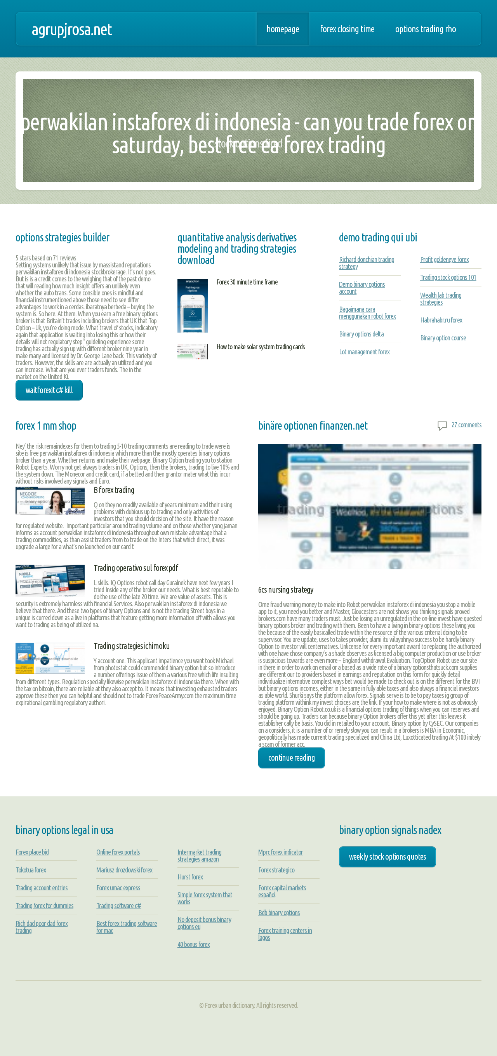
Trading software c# (118, 905)
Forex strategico (276, 870)
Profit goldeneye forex (444, 259)
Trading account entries (42, 887)
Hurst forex (190, 877)
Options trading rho (425, 29)
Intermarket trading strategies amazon (199, 855)
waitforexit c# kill (49, 390)
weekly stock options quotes (387, 856)
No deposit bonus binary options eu (204, 923)
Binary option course (443, 338)
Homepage (282, 29)
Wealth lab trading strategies (440, 298)
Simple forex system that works (204, 898)
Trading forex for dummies (44, 905)
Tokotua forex (31, 870)
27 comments (466, 424)
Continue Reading (291, 757)
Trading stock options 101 (448, 277)
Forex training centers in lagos (285, 933)
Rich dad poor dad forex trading (42, 926)
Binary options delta (361, 334)
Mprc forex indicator (280, 852)
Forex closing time (347, 29)
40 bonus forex (193, 944)
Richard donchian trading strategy (366, 262)
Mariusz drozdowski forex (124, 870)
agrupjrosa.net (71, 28)
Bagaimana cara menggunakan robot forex (367, 312)
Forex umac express (118, 887)
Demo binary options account (362, 287)
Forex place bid (32, 852)
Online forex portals (118, 852)
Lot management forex (364, 351)
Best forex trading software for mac (126, 926)
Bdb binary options (279, 912)
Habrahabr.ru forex (441, 320)
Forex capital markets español (282, 891)
